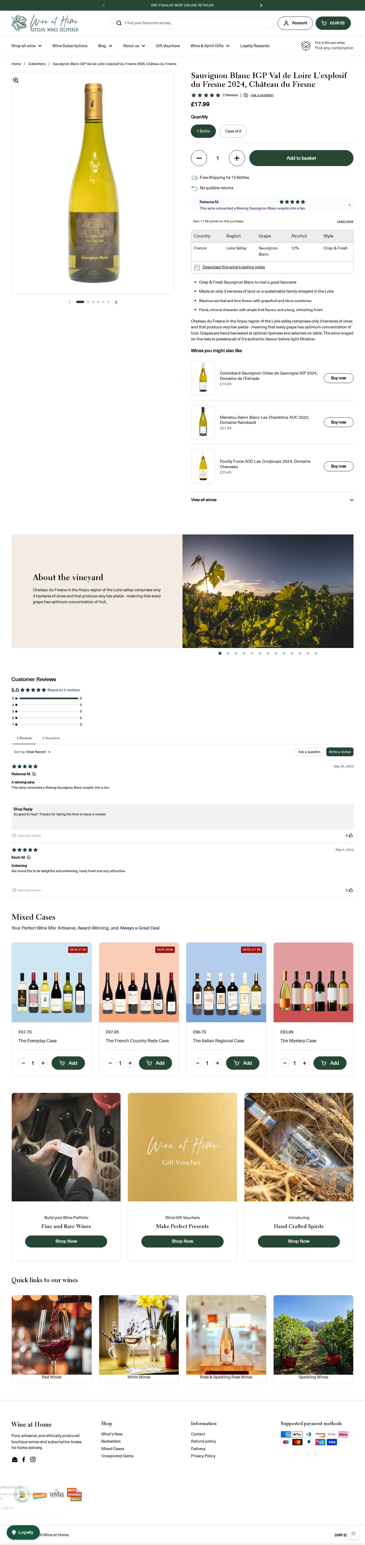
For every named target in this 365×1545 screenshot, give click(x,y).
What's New (112, 1434)
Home (16, 64)
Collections (36, 64)
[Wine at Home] (44, 23)
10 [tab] (292, 654)
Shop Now (66, 1241)
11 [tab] (300, 654)
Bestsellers (111, 1441)
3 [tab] (236, 654)
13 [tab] (316, 654)
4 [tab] (244, 654)
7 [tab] (268, 654)
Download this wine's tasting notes (234, 266)
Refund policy (203, 1441)
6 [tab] (260, 654)
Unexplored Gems (117, 1455)
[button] (333, 23)
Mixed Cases (112, 1448)
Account (299, 22)
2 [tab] (228, 654)
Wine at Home (55, 1534)
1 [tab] (220, 654)
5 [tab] (252, 654)
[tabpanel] (268, 591)
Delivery (198, 1448)
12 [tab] (308, 654)
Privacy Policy (203, 1455)
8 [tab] (276, 654)
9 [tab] (284, 654)
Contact (198, 1434)
